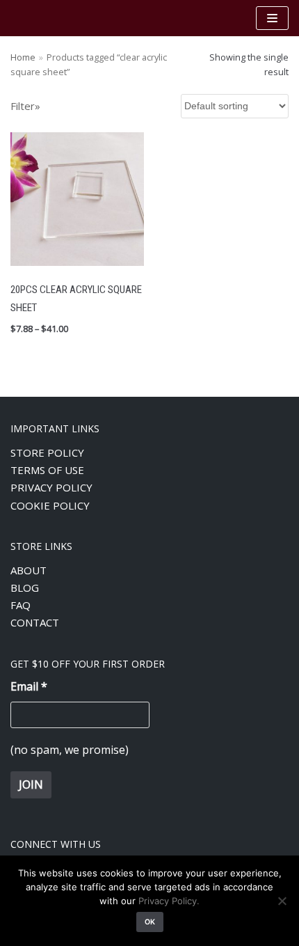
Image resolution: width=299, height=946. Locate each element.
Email (28, 686)
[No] (282, 901)
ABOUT (28, 570)
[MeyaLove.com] (52, 18)
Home (22, 57)
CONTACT (34, 622)
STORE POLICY (47, 452)
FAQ (20, 605)
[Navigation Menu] (272, 18)
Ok (150, 922)
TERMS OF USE (47, 470)
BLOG (24, 587)
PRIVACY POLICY (51, 487)
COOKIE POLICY (50, 505)
